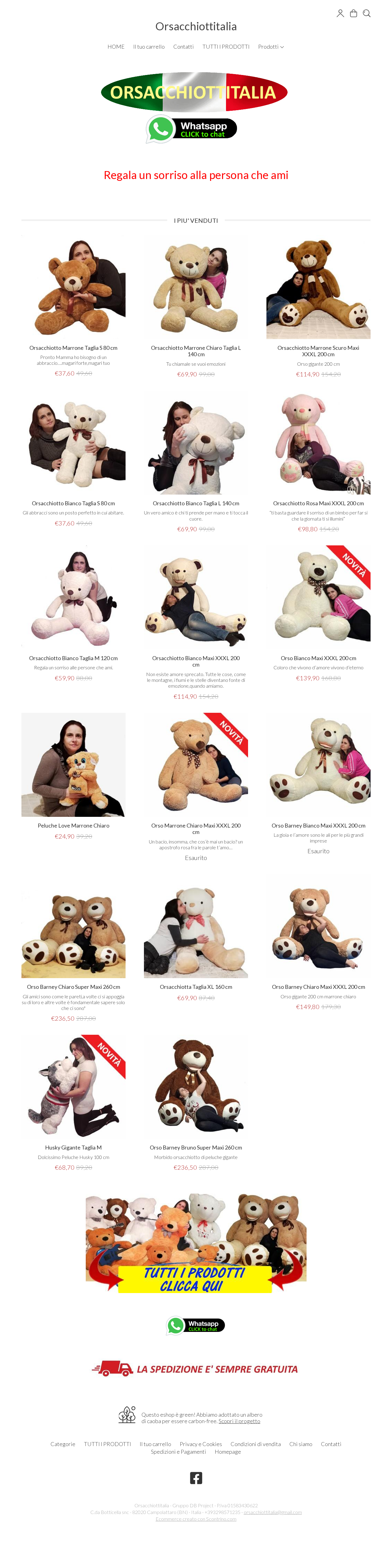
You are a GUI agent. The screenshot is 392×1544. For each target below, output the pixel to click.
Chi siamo (300, 1444)
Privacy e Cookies (201, 1444)
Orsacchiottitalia (196, 26)
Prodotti (269, 46)
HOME (116, 46)
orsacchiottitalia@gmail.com (273, 1512)
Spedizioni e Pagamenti (178, 1451)
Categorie (63, 1444)
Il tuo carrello (149, 46)
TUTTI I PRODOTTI (226, 46)
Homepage (228, 1451)
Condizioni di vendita (256, 1444)
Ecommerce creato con (196, 1519)
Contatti (183, 46)
